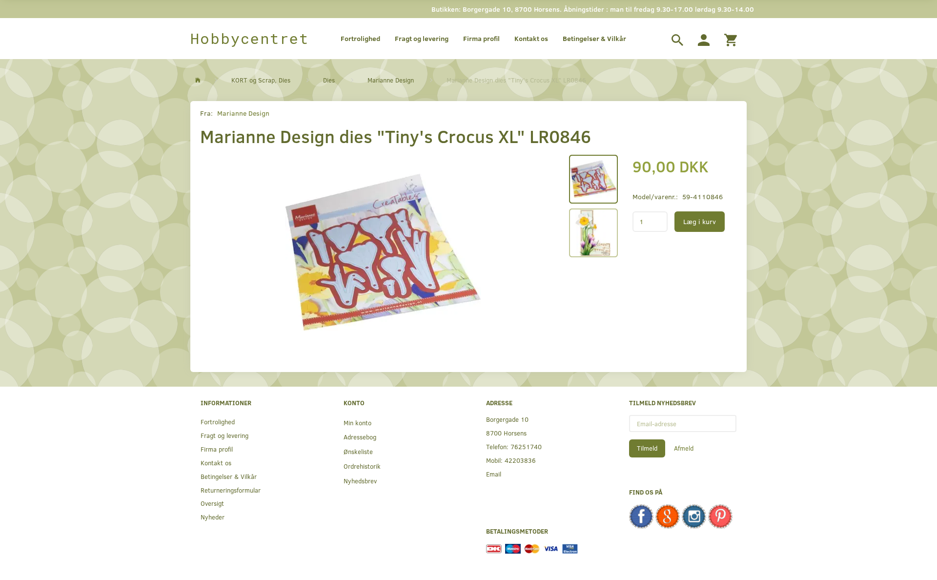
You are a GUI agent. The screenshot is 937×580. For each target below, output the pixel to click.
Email (493, 474)
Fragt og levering (421, 38)
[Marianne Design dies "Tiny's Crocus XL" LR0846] (383, 252)
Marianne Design (243, 113)
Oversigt (212, 503)
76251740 (526, 446)
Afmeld (683, 448)
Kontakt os (531, 38)
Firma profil (481, 38)
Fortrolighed (360, 38)
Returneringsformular (231, 490)
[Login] (704, 38)
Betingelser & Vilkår (594, 38)
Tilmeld (647, 448)
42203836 (520, 460)
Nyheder (212, 517)
